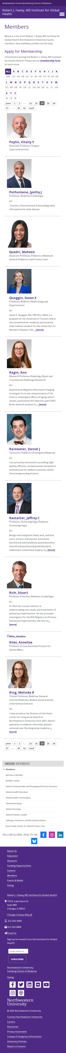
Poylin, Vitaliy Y (21, 142)
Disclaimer (12, 1026)
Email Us (11, 933)
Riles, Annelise (20, 642)
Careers (11, 1021)
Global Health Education (17, 792)
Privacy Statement (17, 1031)
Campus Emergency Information (24, 1036)
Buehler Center (13, 780)
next (31, 107)
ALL (8, 71)
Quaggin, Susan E (22, 298)
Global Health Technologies (18, 797)
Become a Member (14, 775)
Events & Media (15, 880)
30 (18, 107)
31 (24, 107)
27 (7, 107)
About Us (12, 850)
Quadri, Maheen (22, 252)
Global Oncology (13, 809)
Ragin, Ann (18, 372)
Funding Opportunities (19, 865)
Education (12, 855)
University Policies (17, 1041)
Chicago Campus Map (18, 914)
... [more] (39, 329)
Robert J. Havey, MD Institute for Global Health (30, 12)
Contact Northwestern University (24, 1016)
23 (36, 103)
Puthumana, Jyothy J (25, 192)
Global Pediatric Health (16, 814)
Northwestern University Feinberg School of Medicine (26, 3)
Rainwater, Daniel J (24, 449)
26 (54, 103)
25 (48, 103)
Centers (11, 870)
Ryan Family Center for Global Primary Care (25, 826)
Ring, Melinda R (21, 692)
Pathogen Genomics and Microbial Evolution (26, 820)
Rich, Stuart (18, 593)
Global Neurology (14, 803)
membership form (50, 60)
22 (30, 103)
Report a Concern (16, 1046)
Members (12, 875)
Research (12, 860)
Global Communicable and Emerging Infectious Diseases (31, 786)
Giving (10, 885)
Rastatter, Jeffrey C (24, 518)
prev (8, 103)
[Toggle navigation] (62, 14)
